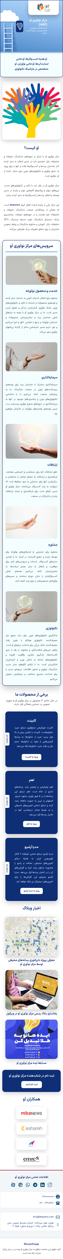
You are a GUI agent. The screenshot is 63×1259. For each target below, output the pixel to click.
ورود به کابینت (31, 757)
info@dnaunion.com (43, 1217)
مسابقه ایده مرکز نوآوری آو (31, 1063)
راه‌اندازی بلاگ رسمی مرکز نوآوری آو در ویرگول (31, 1014)
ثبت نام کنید (32, 1084)
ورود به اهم (31, 824)
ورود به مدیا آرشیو (31, 891)
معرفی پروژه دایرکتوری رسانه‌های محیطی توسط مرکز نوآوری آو (31, 962)
